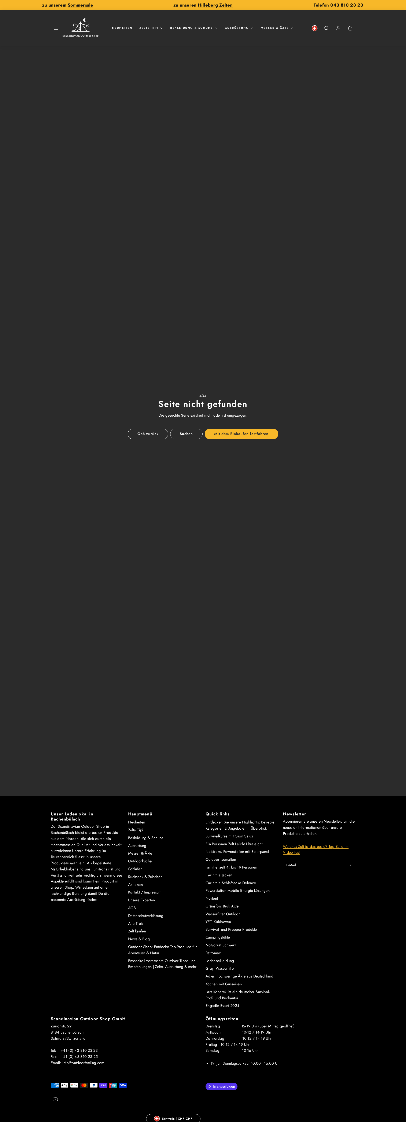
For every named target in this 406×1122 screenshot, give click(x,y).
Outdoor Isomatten (221, 859)
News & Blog (139, 939)
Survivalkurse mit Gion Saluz (229, 836)
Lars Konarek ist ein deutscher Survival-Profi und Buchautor (238, 995)
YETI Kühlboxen (218, 922)
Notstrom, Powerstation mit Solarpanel (237, 851)
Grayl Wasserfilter (220, 968)
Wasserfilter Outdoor (223, 914)
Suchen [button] (186, 433)
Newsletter (294, 814)
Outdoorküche (140, 861)
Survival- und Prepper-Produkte (231, 929)
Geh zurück (148, 433)
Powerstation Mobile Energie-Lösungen (238, 890)
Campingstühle (218, 937)
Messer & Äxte (275, 28)
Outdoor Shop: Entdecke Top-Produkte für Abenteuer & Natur (162, 950)
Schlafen (135, 869)
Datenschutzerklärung (145, 915)
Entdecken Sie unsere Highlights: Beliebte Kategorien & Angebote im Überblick (240, 825)
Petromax (213, 953)
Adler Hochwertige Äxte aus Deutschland (239, 976)
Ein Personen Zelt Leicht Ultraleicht (234, 844)
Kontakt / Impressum (145, 892)
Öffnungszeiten (222, 1019)
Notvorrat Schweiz (221, 945)
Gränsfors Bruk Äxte (222, 906)
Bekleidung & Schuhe (191, 28)
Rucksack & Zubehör (145, 877)
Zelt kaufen (137, 931)
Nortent (212, 898)
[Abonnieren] (350, 865)
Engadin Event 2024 (222, 1005)
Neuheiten (122, 28)
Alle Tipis (136, 923)
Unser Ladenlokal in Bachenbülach (72, 816)
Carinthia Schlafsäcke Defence (231, 883)
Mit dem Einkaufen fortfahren (241, 433)
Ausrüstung (237, 28)
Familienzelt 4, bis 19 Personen (231, 867)
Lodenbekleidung (220, 961)
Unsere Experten (141, 900)
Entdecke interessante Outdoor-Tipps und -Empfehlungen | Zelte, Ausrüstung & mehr (163, 964)
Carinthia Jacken (219, 875)
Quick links (218, 814)
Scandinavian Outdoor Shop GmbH (88, 1019)
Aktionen (135, 884)
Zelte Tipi (148, 28)
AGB (132, 908)
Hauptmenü (140, 814)
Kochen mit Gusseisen (224, 984)
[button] (56, 28)
